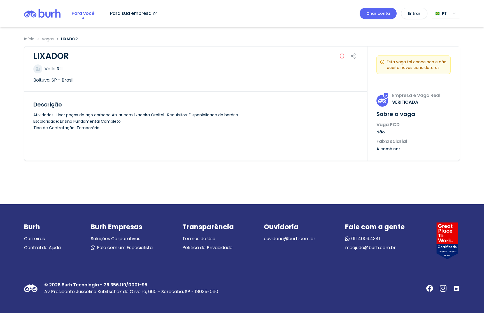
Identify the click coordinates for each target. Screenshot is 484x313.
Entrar (414, 13)
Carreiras (34, 238)
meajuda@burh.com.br (370, 247)
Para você (83, 13)
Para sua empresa (131, 13)
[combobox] (446, 13)
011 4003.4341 (365, 238)
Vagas (48, 39)
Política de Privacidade (207, 247)
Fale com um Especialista (125, 247)
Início (29, 39)
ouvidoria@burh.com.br (289, 238)
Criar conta (378, 13)
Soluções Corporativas (115, 238)
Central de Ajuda (42, 247)
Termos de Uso (198, 238)
